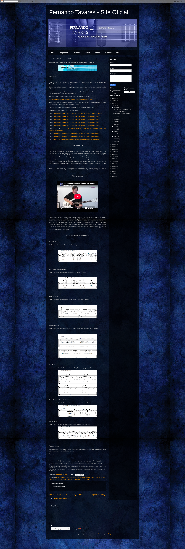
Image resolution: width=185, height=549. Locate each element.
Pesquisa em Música (79, 479)
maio (115, 131)
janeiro (116, 141)
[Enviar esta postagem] (72, 474)
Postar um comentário (59, 486)
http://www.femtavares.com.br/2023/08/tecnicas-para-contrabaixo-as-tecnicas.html (77, 125)
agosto (116, 124)
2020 (113, 149)
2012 (113, 168)
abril (115, 134)
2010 (113, 173)
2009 (113, 176)
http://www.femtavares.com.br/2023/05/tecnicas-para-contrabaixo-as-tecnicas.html (77, 119)
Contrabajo (87, 477)
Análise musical (60, 477)
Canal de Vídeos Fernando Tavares (116, 92)
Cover (92, 477)
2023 (113, 105)
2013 (113, 166)
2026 (113, 98)
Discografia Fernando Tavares (121, 113)
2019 (113, 151)
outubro (116, 119)
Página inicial (78, 495)
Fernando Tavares (100, 477)
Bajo (71, 477)
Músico (87, 53)
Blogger (110, 534)
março (116, 136)
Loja (117, 53)
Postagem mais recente (58, 495)
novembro (117, 116)
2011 (113, 171)
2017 (113, 156)
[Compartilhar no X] (79, 475)
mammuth (96, 534)
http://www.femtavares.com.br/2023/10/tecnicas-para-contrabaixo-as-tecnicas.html (77, 136)
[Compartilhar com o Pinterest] (83, 475)
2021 (113, 146)
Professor (76, 53)
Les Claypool (58, 479)
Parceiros (108, 53)
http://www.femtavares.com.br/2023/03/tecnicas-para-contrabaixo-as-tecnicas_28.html (78, 113)
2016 (113, 159)
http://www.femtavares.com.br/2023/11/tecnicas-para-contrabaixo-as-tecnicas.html (77, 139)
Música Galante (67, 479)
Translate (84, 529)
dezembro (117, 107)
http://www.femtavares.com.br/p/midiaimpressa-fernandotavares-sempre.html (70, 99)
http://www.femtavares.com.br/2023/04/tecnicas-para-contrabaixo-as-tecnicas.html (77, 116)
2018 (113, 154)
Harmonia (51, 479)
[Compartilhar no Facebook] (81, 475)
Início (52, 53)
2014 (113, 164)
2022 (113, 144)
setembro (116, 121)
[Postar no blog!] (77, 475)
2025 (113, 100)
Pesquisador (63, 53)
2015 (113, 161)
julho (115, 126)
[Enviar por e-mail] (76, 475)
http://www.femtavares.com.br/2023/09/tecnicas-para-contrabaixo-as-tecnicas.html (77, 133)
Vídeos (97, 53)
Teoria (87, 479)
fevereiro (116, 138)
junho (115, 129)
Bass (74, 477)
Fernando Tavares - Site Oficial (88, 12)
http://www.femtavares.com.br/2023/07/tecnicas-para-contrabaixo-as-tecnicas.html (77, 122)
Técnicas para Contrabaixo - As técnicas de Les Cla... (122, 110)
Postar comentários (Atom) (61, 498)
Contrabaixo (80, 477)
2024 (113, 103)
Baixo (67, 477)
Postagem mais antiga (97, 495)
